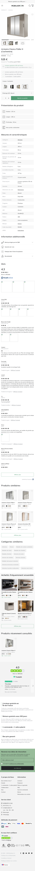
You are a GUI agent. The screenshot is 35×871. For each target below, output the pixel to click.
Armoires (10, 10)
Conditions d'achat (6, 858)
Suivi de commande (23, 790)
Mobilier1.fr (4, 10)
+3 (11, 595)
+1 (28, 505)
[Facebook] (21, 853)
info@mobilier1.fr (7, 808)
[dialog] (18, 66)
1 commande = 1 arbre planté (9, 785)
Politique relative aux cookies (9, 861)
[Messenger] (29, 853)
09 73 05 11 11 (7, 805)
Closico (20, 223)
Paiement (20, 783)
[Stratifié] (22, 213)
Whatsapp (6, 814)
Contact (3, 792)
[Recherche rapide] (29, 5)
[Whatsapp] (32, 853)
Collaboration (4, 787)
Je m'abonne (17, 768)
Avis (2, 790)
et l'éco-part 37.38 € (14, 62)
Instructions (21, 230)
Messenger (6, 812)
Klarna (19, 792)
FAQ (19, 787)
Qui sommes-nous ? (6, 780)
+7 (28, 616)
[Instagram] (24, 853)
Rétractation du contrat (24, 794)
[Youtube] (26, 853)
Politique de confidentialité (8, 855)
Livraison (20, 780)
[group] (7, 286)
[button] (17, 1)
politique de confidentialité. (17, 763)
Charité (3, 783)
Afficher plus (17, 474)
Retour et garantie (22, 785)
